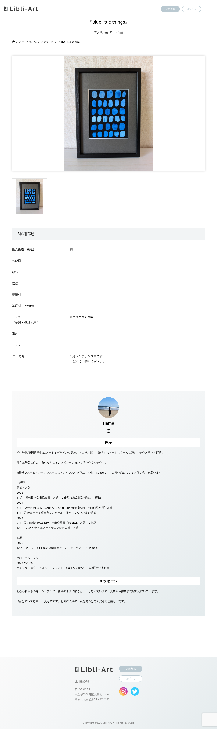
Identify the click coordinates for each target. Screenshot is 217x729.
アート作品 (116, 32)
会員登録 (170, 9)
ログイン (191, 9)
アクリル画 (101, 32)
